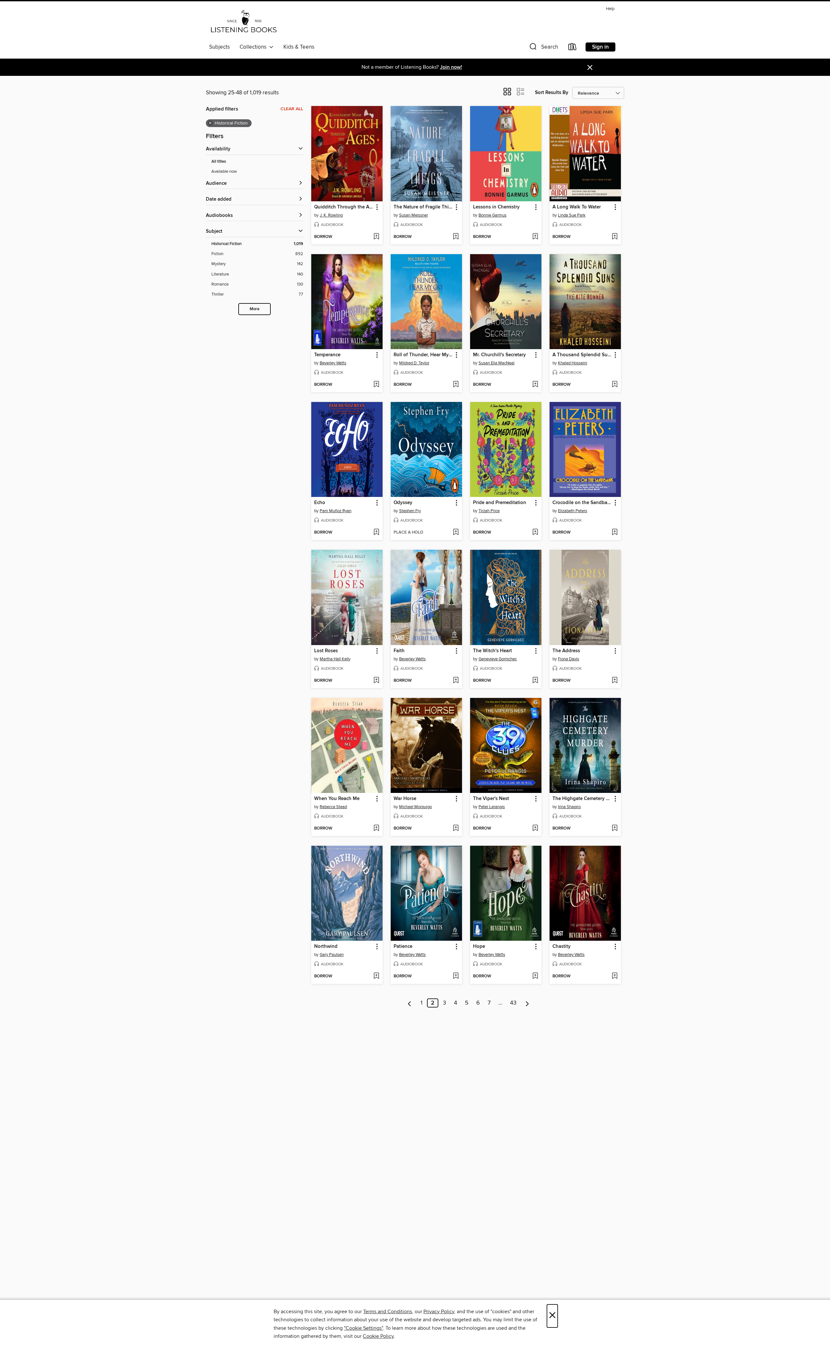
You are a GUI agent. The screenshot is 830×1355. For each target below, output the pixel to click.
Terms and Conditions (387, 1311)
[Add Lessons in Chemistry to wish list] (535, 237)
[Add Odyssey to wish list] (456, 532)
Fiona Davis (568, 659)
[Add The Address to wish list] (615, 681)
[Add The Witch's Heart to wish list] (535, 681)
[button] (543, 48)
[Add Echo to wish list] (376, 532)
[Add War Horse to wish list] (456, 828)
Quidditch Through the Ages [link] (344, 207)
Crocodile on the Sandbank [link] (582, 503)
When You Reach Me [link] (337, 799)
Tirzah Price (489, 510)
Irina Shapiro (569, 806)
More (254, 309)
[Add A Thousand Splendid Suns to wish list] (615, 385)
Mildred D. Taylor (414, 363)
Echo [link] (319, 503)
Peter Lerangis (492, 806)
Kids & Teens (298, 47)
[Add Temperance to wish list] (376, 385)
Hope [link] (479, 946)
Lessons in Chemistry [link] (496, 207)
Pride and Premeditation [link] (499, 503)
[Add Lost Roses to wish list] (376, 681)
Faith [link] (399, 651)
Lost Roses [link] (326, 651)
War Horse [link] (405, 799)
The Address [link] (566, 651)
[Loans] (572, 48)
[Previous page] (409, 1003)
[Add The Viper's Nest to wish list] (535, 828)
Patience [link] (403, 946)
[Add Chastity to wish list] (615, 976)
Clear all (291, 109)
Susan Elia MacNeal (497, 363)
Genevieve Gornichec (498, 659)
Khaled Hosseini (572, 363)
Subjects (219, 47)
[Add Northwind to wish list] (376, 976)
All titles (218, 161)
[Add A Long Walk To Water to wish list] (615, 237)
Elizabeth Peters (572, 510)
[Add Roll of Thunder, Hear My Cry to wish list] (456, 385)
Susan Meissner (413, 215)
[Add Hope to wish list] (535, 976)
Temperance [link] (327, 355)
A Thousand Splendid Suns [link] (582, 355)
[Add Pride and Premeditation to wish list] (535, 532)
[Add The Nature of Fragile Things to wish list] (456, 237)
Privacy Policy (438, 1311)
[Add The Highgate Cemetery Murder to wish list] (615, 828)
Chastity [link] (561, 946)
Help (610, 8)
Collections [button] (254, 47)
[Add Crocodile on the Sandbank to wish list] (615, 532)
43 (513, 1003)
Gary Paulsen (332, 954)
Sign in (600, 47)
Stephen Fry (410, 510)
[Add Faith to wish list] (456, 681)
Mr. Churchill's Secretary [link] (499, 355)
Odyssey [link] (403, 503)
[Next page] (527, 1003)
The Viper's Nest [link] (491, 799)
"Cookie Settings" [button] (363, 1328)
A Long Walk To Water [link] (576, 207)
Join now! (451, 67)
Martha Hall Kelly (335, 659)
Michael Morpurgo (415, 806)
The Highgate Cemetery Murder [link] (582, 799)
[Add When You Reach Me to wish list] (376, 828)
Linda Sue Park (572, 215)
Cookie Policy (378, 1336)
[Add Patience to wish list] (456, 976)
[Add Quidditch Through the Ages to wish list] (376, 237)
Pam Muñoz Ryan (335, 510)
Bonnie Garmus (492, 215)
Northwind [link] (326, 946)
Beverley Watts (333, 363)
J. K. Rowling (331, 215)
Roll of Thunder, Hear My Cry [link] (423, 355)
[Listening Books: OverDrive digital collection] (243, 22)
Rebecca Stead (333, 806)
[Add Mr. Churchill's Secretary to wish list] (535, 385)
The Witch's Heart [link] (492, 651)
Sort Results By (551, 92)
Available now (224, 171)
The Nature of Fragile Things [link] (423, 207)
